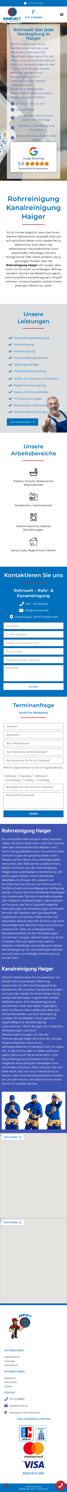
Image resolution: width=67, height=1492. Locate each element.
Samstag (43, 780)
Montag (11, 776)
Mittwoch (41, 776)
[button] (61, 14)
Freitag (29, 780)
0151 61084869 (33, 17)
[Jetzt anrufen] (60, 1485)
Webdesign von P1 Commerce (33, 1489)
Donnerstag (13, 780)
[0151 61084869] (34, 12)
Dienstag (25, 776)
